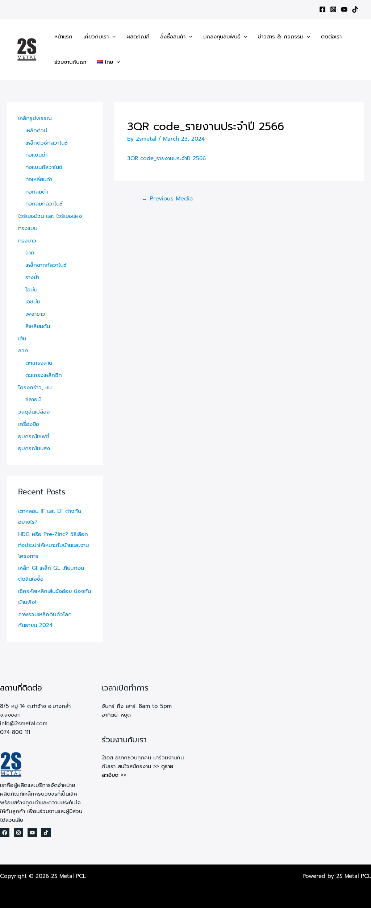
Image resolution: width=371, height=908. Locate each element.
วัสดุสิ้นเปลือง (34, 412)
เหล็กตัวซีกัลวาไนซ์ (46, 143)
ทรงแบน (27, 228)
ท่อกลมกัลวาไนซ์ (44, 204)
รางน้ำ (32, 277)
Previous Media (167, 198)
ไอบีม (31, 290)
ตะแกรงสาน (38, 363)
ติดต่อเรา (331, 37)
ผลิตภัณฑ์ (137, 37)
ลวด (23, 351)
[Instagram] (333, 9)
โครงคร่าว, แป (35, 387)
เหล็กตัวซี (36, 130)
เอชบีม (32, 302)
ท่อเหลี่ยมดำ (38, 179)
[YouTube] (344, 9)
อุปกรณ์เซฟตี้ (33, 436)
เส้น (22, 339)
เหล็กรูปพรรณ (35, 118)
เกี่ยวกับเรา (96, 37)
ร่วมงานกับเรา (70, 62)
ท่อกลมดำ (36, 192)
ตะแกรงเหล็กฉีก (43, 375)
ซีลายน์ (33, 399)
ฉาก (29, 253)
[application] (112, 37)
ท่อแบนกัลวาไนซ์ (43, 167)
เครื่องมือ (28, 424)
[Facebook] (322, 9)
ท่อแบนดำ (36, 155)
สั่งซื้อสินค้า (173, 37)
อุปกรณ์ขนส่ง (34, 448)
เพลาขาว (35, 314)
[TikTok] (355, 9)
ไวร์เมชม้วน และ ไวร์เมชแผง (50, 216)
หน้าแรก (63, 37)
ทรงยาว (27, 241)
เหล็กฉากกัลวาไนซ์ (46, 265)
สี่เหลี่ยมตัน (37, 326)
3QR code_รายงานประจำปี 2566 (166, 158)
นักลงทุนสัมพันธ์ (221, 37)
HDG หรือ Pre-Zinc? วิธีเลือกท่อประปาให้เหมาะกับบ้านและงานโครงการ (53, 545)
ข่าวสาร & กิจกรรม (280, 37)
